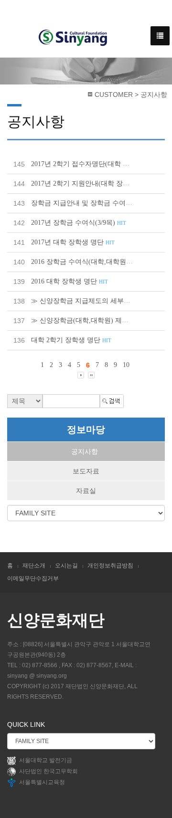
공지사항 (84, 451)
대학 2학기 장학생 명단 (71, 340)
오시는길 (66, 565)
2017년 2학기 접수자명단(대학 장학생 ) (94, 164)
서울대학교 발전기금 (45, 760)
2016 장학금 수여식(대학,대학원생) (88, 261)
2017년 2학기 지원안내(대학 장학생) (90, 183)
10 (126, 364)
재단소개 (33, 565)
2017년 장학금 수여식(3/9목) (78, 222)
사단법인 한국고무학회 (48, 771)
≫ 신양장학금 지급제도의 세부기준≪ (93, 300)
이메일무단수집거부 (33, 578)
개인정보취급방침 (110, 565)
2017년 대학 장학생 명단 (73, 242)
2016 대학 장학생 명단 (69, 281)
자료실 (86, 490)
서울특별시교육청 (42, 782)
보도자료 (86, 471)
